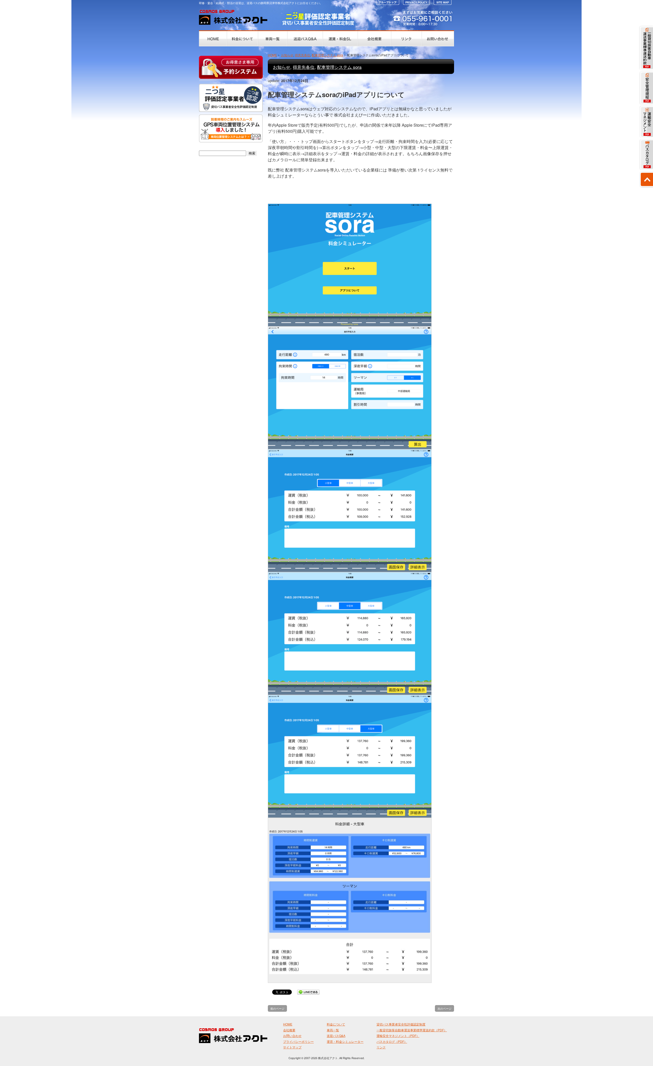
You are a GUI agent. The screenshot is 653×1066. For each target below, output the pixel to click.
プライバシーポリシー (298, 1041)
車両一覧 (333, 1030)
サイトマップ (292, 1047)
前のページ (277, 1008)
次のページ (444, 1008)
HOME (272, 55)
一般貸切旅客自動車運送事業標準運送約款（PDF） (411, 1030)
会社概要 (289, 1030)
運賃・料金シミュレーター (345, 1041)
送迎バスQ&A (336, 1035)
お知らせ (287, 55)
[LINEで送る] (308, 992)
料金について (336, 1024)
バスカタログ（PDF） (391, 1041)
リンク (381, 1047)
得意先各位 (302, 55)
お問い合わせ (292, 1035)
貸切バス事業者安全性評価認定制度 (400, 1024)
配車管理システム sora (327, 55)
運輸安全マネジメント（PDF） (397, 1035)
